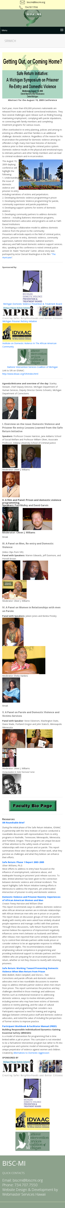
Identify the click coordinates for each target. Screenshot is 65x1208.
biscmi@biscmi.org (35, 2)
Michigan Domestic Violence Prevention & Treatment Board (32, 303)
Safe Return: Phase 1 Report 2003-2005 (23, 862)
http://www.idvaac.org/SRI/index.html (20, 373)
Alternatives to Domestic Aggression (31, 1052)
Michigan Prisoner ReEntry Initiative (19, 321)
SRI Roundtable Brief (13, 822)
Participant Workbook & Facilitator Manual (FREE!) (29, 1026)
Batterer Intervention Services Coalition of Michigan (32, 367)
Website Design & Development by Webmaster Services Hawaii (30, 1192)
